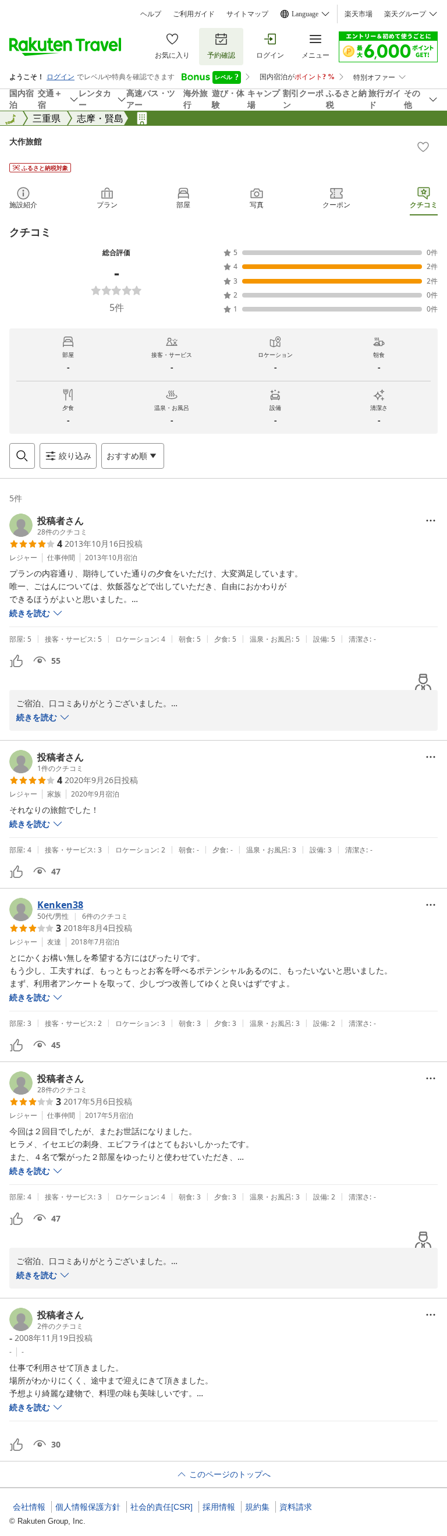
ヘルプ (150, 14)
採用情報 (219, 1507)
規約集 (257, 1507)
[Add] (423, 146)
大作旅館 (25, 141)
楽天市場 (358, 14)
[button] (48, 525)
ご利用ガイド (194, 14)
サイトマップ (247, 14)
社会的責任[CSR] (161, 1507)
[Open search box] (22, 456)
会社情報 (29, 1507)
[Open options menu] (431, 521)
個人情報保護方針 (87, 1507)
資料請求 (295, 1507)
